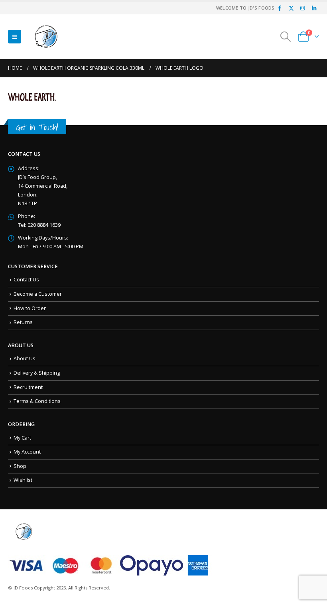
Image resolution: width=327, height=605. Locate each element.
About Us (24, 358)
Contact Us (26, 279)
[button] (14, 36)
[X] (291, 8)
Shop (20, 466)
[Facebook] (280, 8)
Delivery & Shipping (37, 372)
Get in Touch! (37, 127)
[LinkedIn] (314, 8)
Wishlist (23, 480)
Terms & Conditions (37, 401)
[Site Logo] (46, 36)
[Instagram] (302, 8)
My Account (27, 451)
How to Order (30, 308)
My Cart (22, 437)
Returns (23, 322)
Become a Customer (38, 294)
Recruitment (28, 387)
